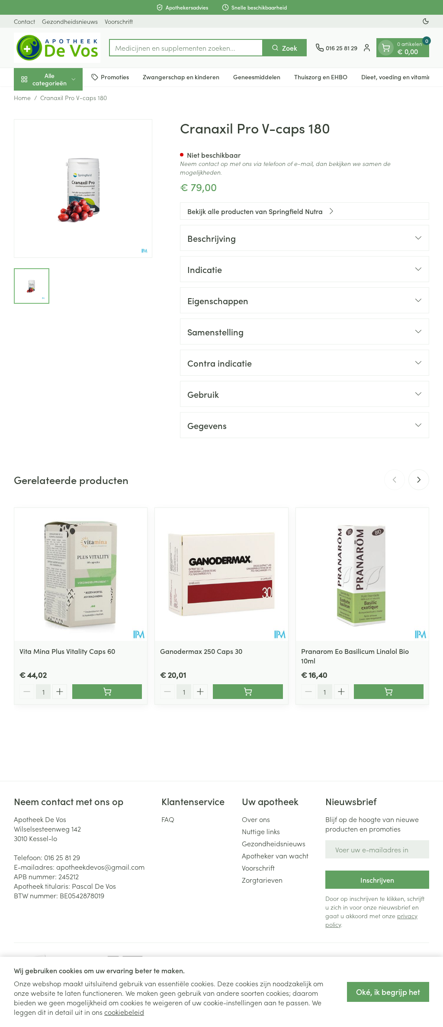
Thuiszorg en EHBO (320, 76)
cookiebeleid (124, 1012)
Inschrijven (377, 879)
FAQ (167, 819)
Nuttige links (261, 831)
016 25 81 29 (62, 857)
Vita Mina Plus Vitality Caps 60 (67, 651)
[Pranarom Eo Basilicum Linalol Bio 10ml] (362, 574)
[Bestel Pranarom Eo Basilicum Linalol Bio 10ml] (389, 691)
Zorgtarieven (262, 879)
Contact (24, 21)
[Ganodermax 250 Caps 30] (221, 574)
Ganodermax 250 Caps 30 (201, 651)
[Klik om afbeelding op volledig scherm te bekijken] (83, 188)
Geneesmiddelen (256, 76)
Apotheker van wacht (275, 855)
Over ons (256, 819)
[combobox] (186, 47)
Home (22, 97)
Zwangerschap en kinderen (181, 76)
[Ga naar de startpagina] (57, 48)
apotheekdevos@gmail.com (100, 866)
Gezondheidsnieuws (70, 21)
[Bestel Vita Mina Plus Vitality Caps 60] (107, 691)
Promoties (115, 76)
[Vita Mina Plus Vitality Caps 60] (80, 574)
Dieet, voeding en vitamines (399, 76)
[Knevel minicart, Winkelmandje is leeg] (386, 47)
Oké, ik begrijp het (388, 991)
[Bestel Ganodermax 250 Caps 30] (247, 691)
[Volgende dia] (418, 479)
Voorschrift (119, 21)
